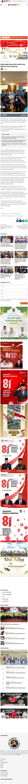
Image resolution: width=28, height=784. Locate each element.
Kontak (1, 767)
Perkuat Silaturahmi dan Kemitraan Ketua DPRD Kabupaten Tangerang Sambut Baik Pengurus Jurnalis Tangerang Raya (5, 261)
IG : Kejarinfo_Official (4, 772)
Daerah (6, 632)
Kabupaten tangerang (9, 627)
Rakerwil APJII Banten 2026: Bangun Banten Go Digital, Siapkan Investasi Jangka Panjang (20, 260)
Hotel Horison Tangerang (15, 213)
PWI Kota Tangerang (18, 215)
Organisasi (7, 637)
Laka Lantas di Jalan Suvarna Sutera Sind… (14, 643)
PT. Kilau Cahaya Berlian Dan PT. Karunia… (15, 677)
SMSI (3, 596)
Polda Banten (5, 601)
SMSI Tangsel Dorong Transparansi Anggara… (15, 638)
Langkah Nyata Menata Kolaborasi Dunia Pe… (15, 633)
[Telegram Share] (23, 221)
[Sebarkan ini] (17, 221)
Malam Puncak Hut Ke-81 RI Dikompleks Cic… (10, 624)
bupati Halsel (5, 599)
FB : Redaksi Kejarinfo (4, 774)
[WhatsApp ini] (26, 221)
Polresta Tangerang (6, 594)
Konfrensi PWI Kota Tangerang (7, 215)
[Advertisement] (14, 21)
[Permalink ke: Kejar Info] (1, 69)
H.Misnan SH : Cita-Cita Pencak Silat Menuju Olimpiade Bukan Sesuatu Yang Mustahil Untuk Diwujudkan (20, 277)
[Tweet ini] (20, 221)
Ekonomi (7, 666)
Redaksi (18, 754)
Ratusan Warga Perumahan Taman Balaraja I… (15, 628)
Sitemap (1, 765)
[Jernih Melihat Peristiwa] (14, 4)
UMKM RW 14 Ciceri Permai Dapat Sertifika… (16, 667)
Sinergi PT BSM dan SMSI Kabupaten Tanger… (14, 683)
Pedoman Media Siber (4, 762)
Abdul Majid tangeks (5, 213)
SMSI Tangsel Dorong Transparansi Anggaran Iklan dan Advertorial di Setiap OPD (6, 245)
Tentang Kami (2, 759)
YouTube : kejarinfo (3, 775)
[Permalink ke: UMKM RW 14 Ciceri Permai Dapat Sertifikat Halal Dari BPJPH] (14, 657)
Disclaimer (2, 764)
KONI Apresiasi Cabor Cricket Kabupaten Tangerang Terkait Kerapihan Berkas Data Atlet (6, 276)
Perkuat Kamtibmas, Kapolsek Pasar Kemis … (16, 672)
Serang (1, 623)
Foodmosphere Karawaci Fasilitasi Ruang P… (16, 688)
